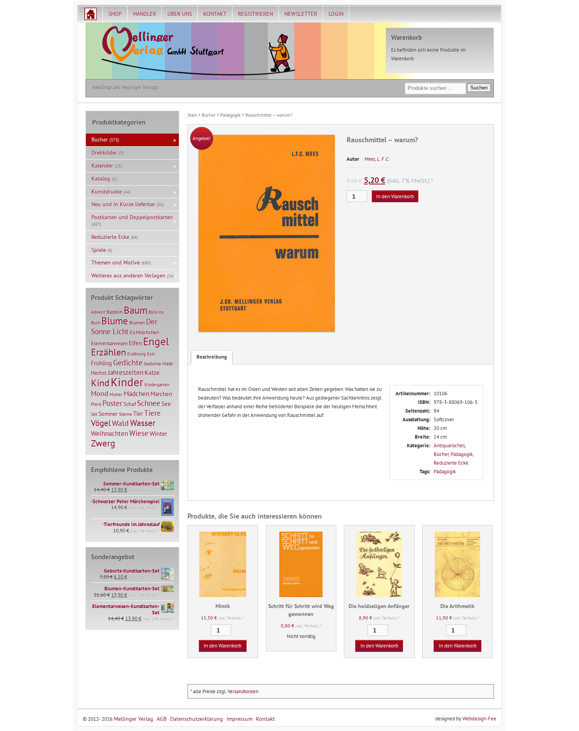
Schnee (148, 403)
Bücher (208, 115)
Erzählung (136, 354)
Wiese (138, 433)
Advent (98, 312)
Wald (120, 423)
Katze (152, 372)
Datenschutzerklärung (196, 718)
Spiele (98, 249)
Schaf (129, 403)
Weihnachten (109, 433)
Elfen (135, 343)
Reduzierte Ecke (451, 462)
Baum (135, 309)
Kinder (127, 381)
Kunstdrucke (106, 191)
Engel (156, 341)
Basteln (114, 312)
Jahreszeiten (125, 372)
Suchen (479, 88)
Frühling (101, 363)
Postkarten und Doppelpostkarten (132, 217)
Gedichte (128, 362)
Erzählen (108, 352)
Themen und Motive (115, 262)
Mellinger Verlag (133, 718)
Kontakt (214, 13)
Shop (115, 13)
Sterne (125, 414)
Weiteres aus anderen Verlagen (128, 275)
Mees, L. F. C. (377, 159)
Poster (112, 403)
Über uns (179, 13)
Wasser (142, 422)
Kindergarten (157, 384)
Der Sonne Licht (124, 326)
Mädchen (136, 393)
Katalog (100, 178)
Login (335, 13)
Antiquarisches (449, 445)
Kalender (102, 165)
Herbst (99, 372)
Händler (144, 13)
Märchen (161, 394)
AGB (162, 718)
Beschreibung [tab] (212, 356)
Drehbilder (104, 152)
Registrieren (255, 13)
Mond (99, 393)
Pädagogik (230, 115)
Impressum (239, 718)
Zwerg (103, 443)
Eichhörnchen (144, 332)
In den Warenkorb (395, 196)
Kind (100, 382)
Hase (167, 363)
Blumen (137, 323)
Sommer (108, 413)
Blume (114, 320)
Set (94, 414)
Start (192, 115)
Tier (138, 413)
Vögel (101, 422)
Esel (151, 354)
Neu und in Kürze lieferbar (123, 204)
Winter (158, 433)
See (166, 403)
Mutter (115, 394)
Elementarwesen (109, 343)
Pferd (96, 404)
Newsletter (300, 13)
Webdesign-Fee (479, 718)
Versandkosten (243, 691)
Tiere (152, 413)
